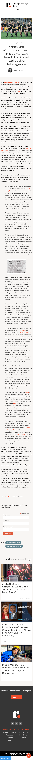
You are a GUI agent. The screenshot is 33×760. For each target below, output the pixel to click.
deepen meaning (20, 434)
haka (27, 392)
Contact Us (23, 732)
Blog (9, 740)
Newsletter (23, 735)
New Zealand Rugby (24, 332)
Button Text (5, 758)
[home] (16, 5)
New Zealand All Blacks (11, 82)
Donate (23, 738)
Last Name (6, 520)
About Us (9, 735)
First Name (6, 515)
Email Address (8, 527)
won (19, 91)
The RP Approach (9, 732)
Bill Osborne (22, 330)
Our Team (9, 738)
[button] (17, 10)
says (14, 403)
